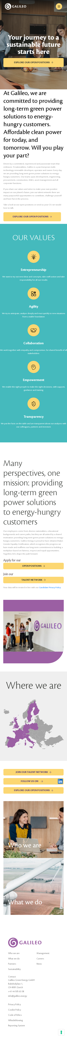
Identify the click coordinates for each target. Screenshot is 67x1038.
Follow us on (29, 781)
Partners (12, 963)
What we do (14, 958)
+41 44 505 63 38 (16, 991)
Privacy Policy (14, 1004)
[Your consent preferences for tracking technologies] (61, 1032)
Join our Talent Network (32, 772)
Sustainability (14, 969)
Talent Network (31, 579)
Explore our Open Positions (32, 62)
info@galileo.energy (17, 996)
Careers (40, 958)
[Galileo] (15, 6)
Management (43, 953)
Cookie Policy (14, 1009)
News (39, 963)
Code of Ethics (15, 1015)
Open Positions (32, 565)
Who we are (14, 953)
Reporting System (16, 1025)
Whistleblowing (15, 1020)
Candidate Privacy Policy (50, 587)
